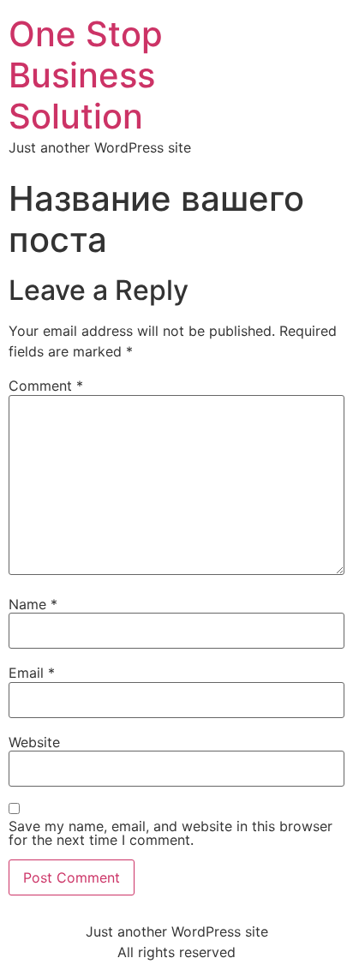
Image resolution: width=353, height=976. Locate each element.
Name (33, 604)
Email (32, 673)
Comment (46, 385)
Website (34, 742)
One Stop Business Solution (86, 75)
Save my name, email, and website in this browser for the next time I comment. (170, 833)
